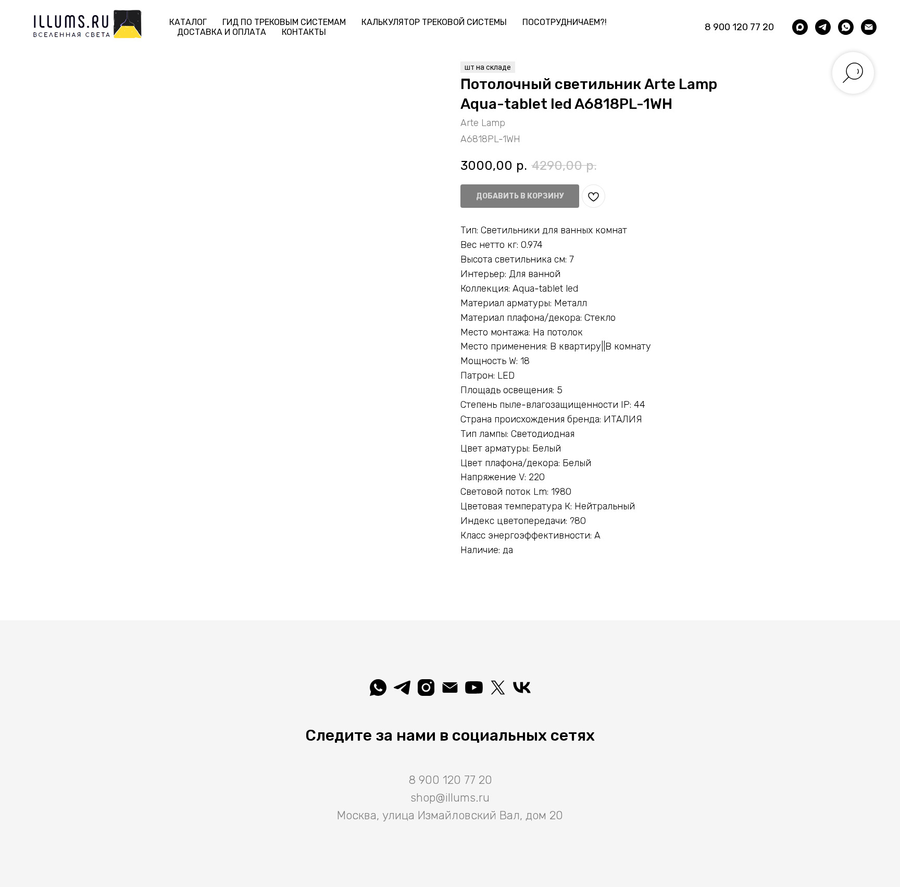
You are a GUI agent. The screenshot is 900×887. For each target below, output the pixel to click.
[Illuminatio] (474, 687)
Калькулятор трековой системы (434, 22)
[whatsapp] (846, 27)
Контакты (304, 32)
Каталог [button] (188, 22)
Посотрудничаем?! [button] (564, 22)
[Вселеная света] (521, 687)
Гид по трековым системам (284, 22)
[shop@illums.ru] (869, 27)
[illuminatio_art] (426, 687)
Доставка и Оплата (221, 32)
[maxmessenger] (800, 27)
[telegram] (823, 27)
